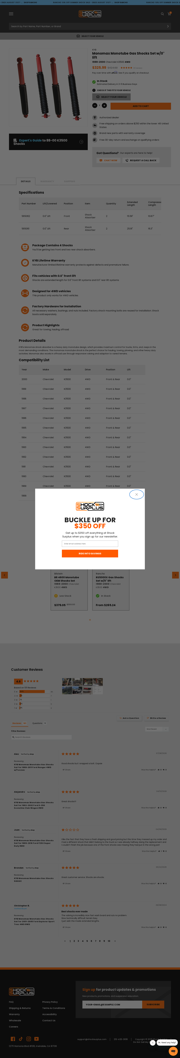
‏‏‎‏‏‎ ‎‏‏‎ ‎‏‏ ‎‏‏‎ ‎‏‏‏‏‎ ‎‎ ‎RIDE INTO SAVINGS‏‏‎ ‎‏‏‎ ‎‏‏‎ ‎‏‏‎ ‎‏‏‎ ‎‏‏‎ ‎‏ (90, 553)
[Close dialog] (137, 494)
